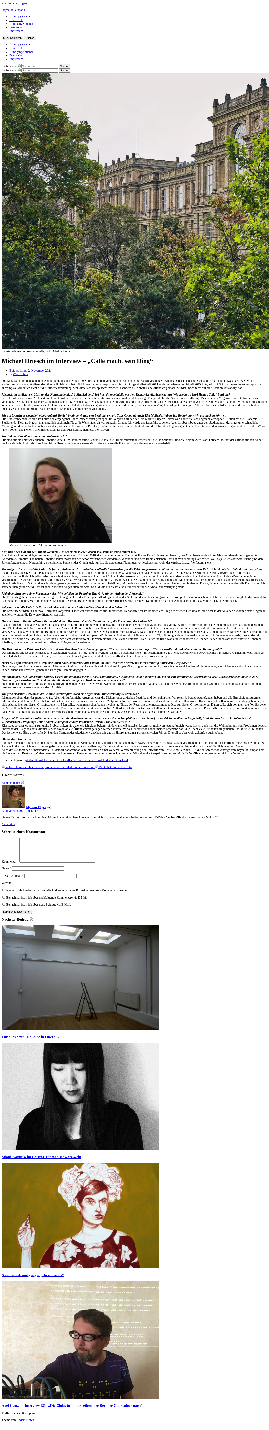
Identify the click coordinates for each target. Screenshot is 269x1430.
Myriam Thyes (36, 807)
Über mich (16, 20)
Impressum (16, 30)
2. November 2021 (30, 370)
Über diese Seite (19, 16)
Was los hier (20, 374)
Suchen (30, 37)
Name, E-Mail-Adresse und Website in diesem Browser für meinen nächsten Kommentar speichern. (68, 890)
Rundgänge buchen (21, 23)
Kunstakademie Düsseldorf (111, 760)
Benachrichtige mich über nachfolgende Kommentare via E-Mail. (46, 897)
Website (6, 883)
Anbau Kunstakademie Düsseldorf (47, 760)
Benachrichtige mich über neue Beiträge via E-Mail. (38, 904)
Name (6, 868)
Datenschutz (17, 27)
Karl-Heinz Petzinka (81, 760)
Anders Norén (25, 1420)
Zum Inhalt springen (14, 3)
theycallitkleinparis (13, 10)
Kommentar (10, 861)
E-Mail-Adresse (13, 875)
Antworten (8, 824)
